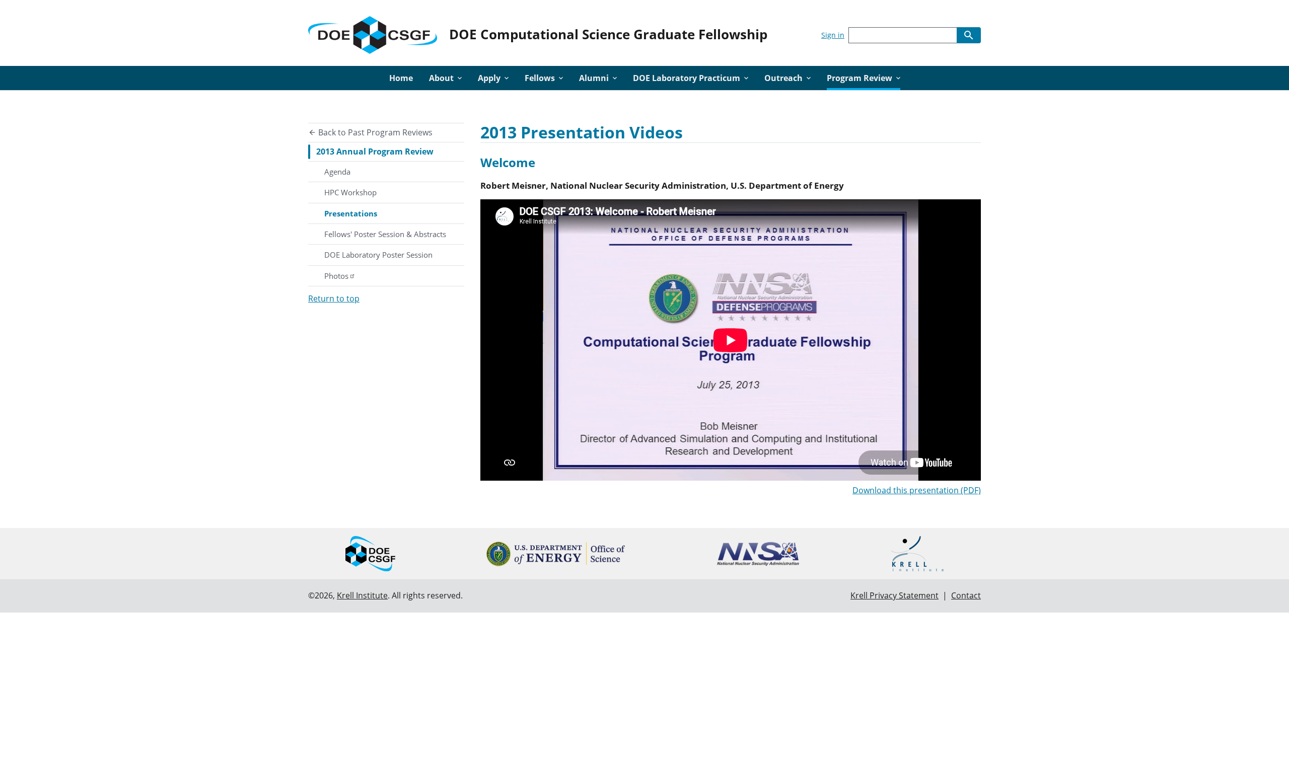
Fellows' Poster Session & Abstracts (385, 234)
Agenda (337, 172)
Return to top (334, 298)
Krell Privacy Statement (894, 595)
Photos (336, 276)
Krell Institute (362, 595)
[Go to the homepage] (372, 33)
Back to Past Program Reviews (374, 132)
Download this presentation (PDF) (916, 490)
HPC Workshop (350, 192)
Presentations (350, 213)
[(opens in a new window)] (555, 554)
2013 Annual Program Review (375, 151)
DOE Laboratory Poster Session (378, 255)
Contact (966, 595)
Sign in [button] (832, 35)
